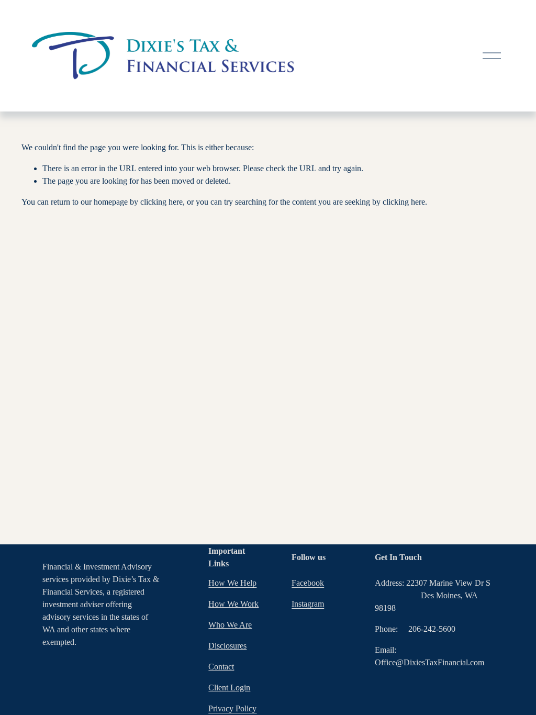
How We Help (232, 582)
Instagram (308, 603)
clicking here (161, 201)
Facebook (308, 582)
